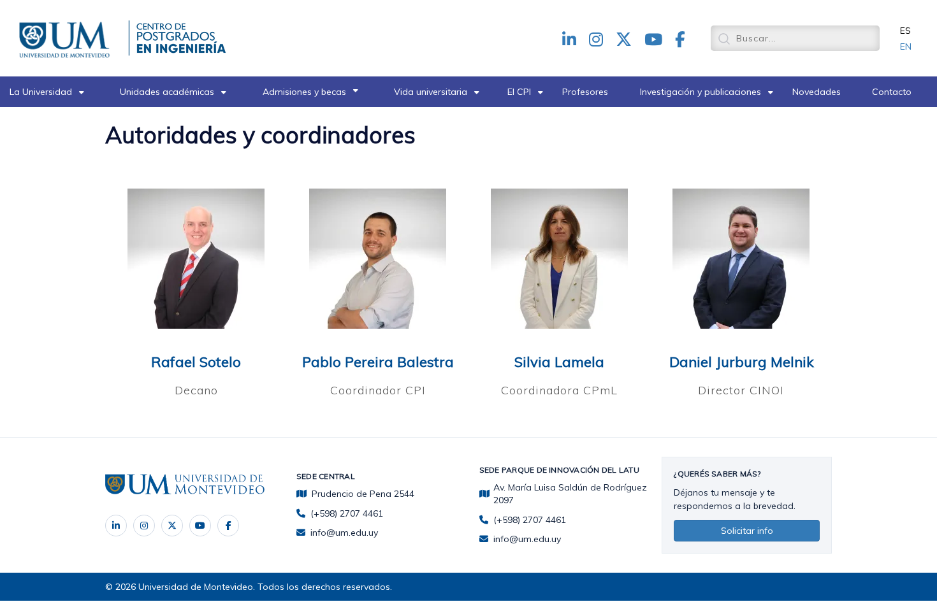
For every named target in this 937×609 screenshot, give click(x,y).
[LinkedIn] (116, 525)
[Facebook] (228, 525)
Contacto (892, 91)
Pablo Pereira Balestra (378, 362)
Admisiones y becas (304, 91)
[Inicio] (67, 37)
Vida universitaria (430, 91)
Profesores (585, 91)
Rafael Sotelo (196, 362)
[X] (172, 525)
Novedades (816, 91)
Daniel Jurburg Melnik (741, 362)
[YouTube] (200, 525)
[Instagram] (144, 525)
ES (905, 30)
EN (906, 46)
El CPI (519, 91)
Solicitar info (747, 530)
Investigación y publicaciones (700, 91)
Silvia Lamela (559, 362)
